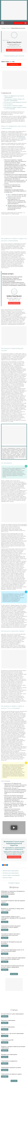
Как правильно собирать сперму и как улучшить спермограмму (14, 99)
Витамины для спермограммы (11, 873)
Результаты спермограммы (8, 1020)
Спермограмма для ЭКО (7, 1040)
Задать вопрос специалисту (14, 50)
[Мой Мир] (7, 865)
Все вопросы (14, 974)
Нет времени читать (14, 64)
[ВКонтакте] (3, 865)
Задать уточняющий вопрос (14, 303)
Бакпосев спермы (7, 877)
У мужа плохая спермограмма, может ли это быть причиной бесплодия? (12, 950)
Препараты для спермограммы (9, 1054)
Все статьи (14, 1081)
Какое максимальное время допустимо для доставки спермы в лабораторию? (12, 966)
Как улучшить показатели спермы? (13, 105)
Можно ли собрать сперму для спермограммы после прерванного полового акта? (13, 958)
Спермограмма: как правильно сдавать (11, 1074)
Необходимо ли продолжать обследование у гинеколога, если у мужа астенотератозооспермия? (13, 892)
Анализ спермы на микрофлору (11, 875)
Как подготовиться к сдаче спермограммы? (12, 1014)
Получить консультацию (18, 23)
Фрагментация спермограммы (11, 870)
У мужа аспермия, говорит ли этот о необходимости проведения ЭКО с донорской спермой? (13, 918)
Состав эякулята (8, 104)
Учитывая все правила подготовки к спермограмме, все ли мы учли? (10, 934)
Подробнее (5, 896)
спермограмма (21, 137)
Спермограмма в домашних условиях (11, 1067)
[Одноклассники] (5, 865)
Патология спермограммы (8, 1027)
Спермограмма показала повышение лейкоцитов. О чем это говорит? (10, 926)
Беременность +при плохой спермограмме (12, 1033)
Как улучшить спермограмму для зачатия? (15, 102)
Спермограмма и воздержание (9, 1061)
